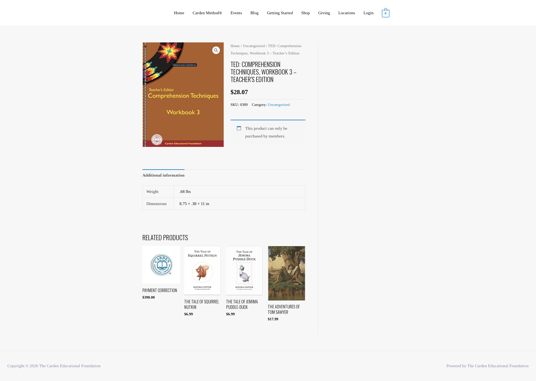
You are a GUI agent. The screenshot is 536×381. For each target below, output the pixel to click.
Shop (305, 12)
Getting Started (280, 12)
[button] (216, 50)
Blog (254, 12)
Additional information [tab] (163, 175)
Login (368, 12)
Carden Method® (207, 12)
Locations (346, 12)
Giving (324, 12)
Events (236, 12)
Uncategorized (254, 46)
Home (179, 12)
